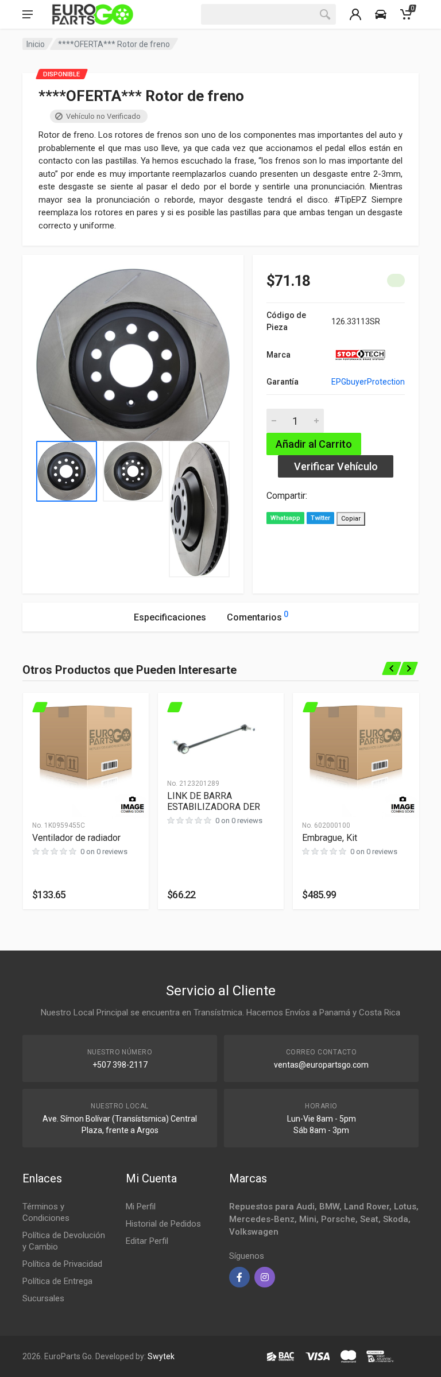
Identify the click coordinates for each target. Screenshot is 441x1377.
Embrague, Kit (329, 837)
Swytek (161, 1356)
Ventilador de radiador (76, 837)
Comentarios (257, 616)
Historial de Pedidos (163, 1224)
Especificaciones (170, 617)
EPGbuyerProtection (368, 381)
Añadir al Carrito (314, 444)
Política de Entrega (57, 1281)
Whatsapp (285, 518)
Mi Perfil (141, 1206)
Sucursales (43, 1298)
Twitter (320, 518)
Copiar (351, 518)
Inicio (35, 44)
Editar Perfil (147, 1241)
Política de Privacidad (62, 1264)
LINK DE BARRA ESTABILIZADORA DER (213, 801)
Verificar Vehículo (336, 466)
